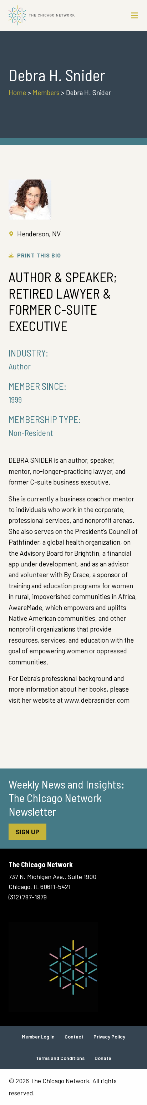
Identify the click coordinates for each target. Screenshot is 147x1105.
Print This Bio (39, 255)
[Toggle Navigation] (134, 15)
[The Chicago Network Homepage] (56, 15)
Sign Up (27, 832)
